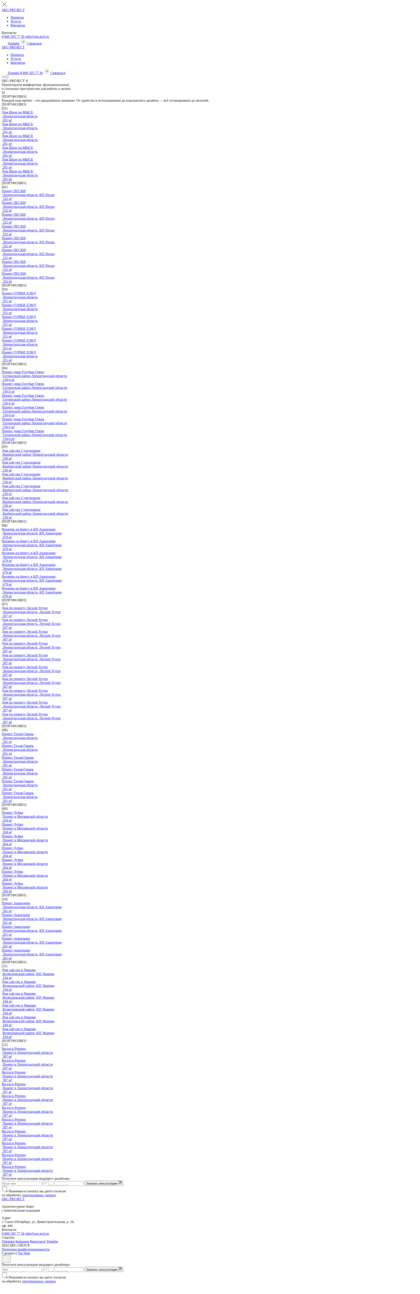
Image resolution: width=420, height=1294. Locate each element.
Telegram (8, 1241)
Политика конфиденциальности (26, 1249)
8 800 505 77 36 (13, 36)
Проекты (17, 17)
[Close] (6, 1259)
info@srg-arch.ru (37, 36)
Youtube (52, 1241)
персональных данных (39, 1195)
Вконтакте (38, 1241)
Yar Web (24, 1253)
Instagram (22, 1241)
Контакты (17, 25)
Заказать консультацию (102, 1183)
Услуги (15, 21)
